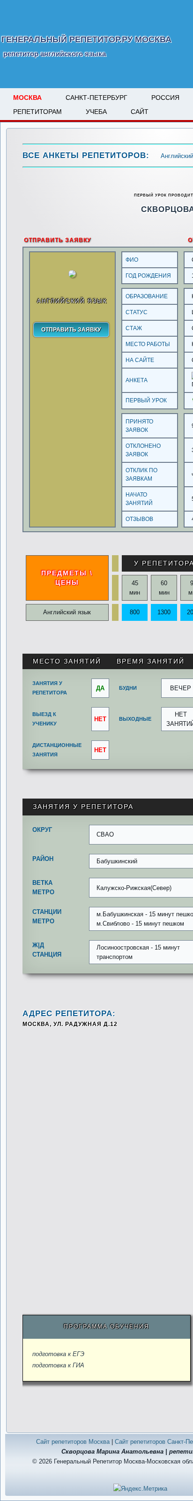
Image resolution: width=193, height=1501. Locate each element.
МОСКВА (27, 97)
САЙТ (139, 111)
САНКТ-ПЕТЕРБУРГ (96, 97)
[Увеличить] (72, 275)
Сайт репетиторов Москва (73, 1441)
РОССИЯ (165, 97)
